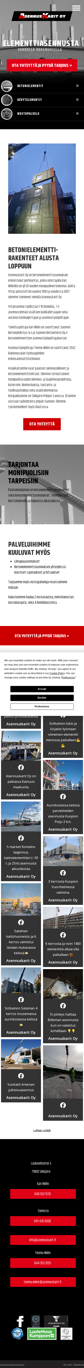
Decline (42, 697)
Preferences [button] (68, 677)
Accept (42, 689)
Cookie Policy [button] (57, 673)
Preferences (42, 706)
